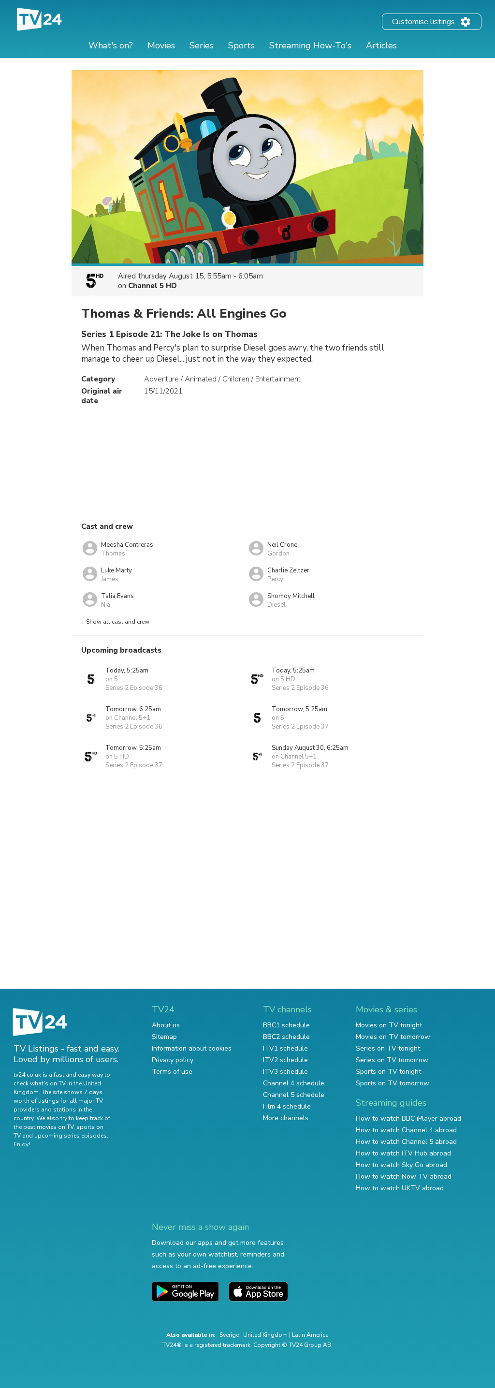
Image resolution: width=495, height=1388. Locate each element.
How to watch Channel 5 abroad (406, 1141)
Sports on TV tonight (388, 1071)
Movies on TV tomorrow (393, 1036)
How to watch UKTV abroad (400, 1188)
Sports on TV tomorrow (392, 1083)
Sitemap (164, 1036)
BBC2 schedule (286, 1036)
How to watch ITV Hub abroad (403, 1153)
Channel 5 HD (152, 286)
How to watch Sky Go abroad (401, 1164)
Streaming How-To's (310, 45)
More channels (285, 1118)
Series (201, 45)
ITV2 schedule (285, 1060)
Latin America (310, 1335)
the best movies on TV (43, 1127)
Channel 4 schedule (293, 1083)
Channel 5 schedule (293, 1094)
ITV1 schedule (285, 1048)
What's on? (110, 45)
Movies (161, 45)
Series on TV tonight (388, 1048)
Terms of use (172, 1071)
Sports (241, 45)
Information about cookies (192, 1048)
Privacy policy (172, 1060)
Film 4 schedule (287, 1106)
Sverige (229, 1335)
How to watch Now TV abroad (403, 1176)
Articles (381, 45)
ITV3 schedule (285, 1071)
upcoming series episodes (70, 1136)
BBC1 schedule (286, 1025)
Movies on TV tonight (389, 1025)
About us (166, 1025)
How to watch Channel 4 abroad (406, 1130)
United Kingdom (265, 1335)
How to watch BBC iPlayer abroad (408, 1118)
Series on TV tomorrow (392, 1060)
